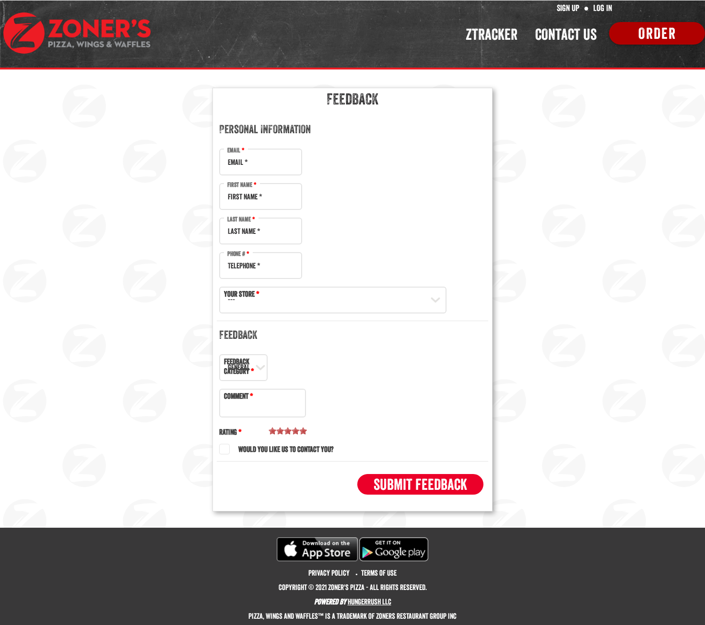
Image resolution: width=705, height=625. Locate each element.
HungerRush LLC (369, 601)
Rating (228, 432)
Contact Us (566, 34)
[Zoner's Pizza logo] (76, 33)
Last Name (239, 219)
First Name (239, 184)
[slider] (288, 431)
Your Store (239, 294)
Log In (602, 8)
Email (233, 150)
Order (657, 33)
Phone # (236, 253)
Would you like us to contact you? (285, 449)
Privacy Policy (329, 573)
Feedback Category (236, 366)
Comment (236, 396)
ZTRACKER (491, 34)
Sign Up (568, 8)
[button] (420, 484)
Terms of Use (379, 573)
